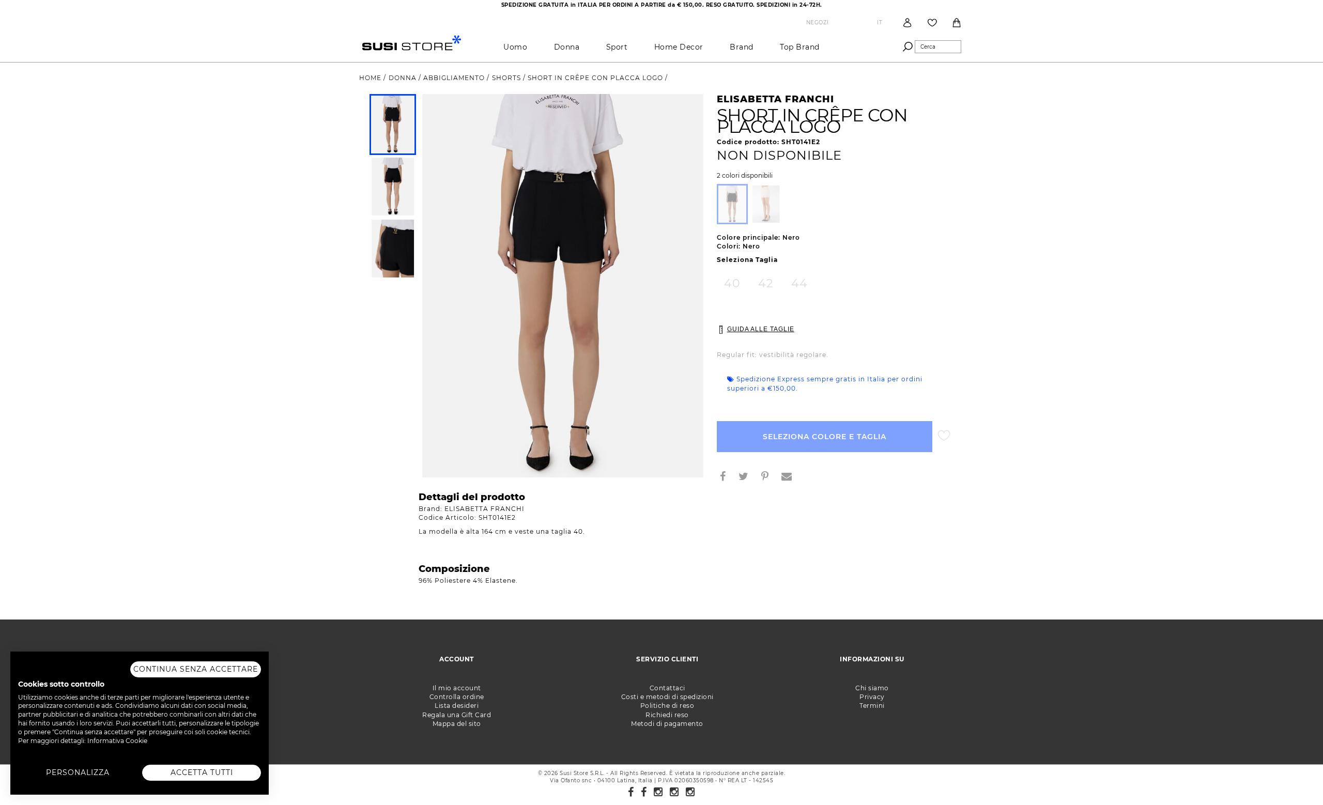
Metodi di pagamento (667, 723)
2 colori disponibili (745, 176)
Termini (872, 705)
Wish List (932, 22)
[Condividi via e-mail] (790, 478)
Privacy (872, 697)
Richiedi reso (667, 715)
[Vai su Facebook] (631, 792)
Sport (617, 47)
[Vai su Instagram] (658, 792)
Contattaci (667, 688)
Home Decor (678, 47)
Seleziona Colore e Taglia (824, 436)
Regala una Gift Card (456, 715)
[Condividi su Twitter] (748, 478)
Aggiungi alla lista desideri (943, 435)
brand (741, 47)
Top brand (800, 47)
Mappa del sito (457, 723)
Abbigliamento (455, 78)
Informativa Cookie (117, 741)
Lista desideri (457, 705)
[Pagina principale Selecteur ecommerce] (411, 42)
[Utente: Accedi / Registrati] (907, 22)
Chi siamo (872, 688)
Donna (567, 47)
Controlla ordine (456, 697)
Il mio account (457, 688)
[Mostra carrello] (956, 22)
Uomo (515, 47)
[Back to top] (1294, 776)
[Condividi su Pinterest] (769, 478)
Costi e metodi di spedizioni (667, 697)
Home (371, 78)
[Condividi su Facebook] (727, 478)
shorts (507, 78)
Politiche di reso (667, 705)
